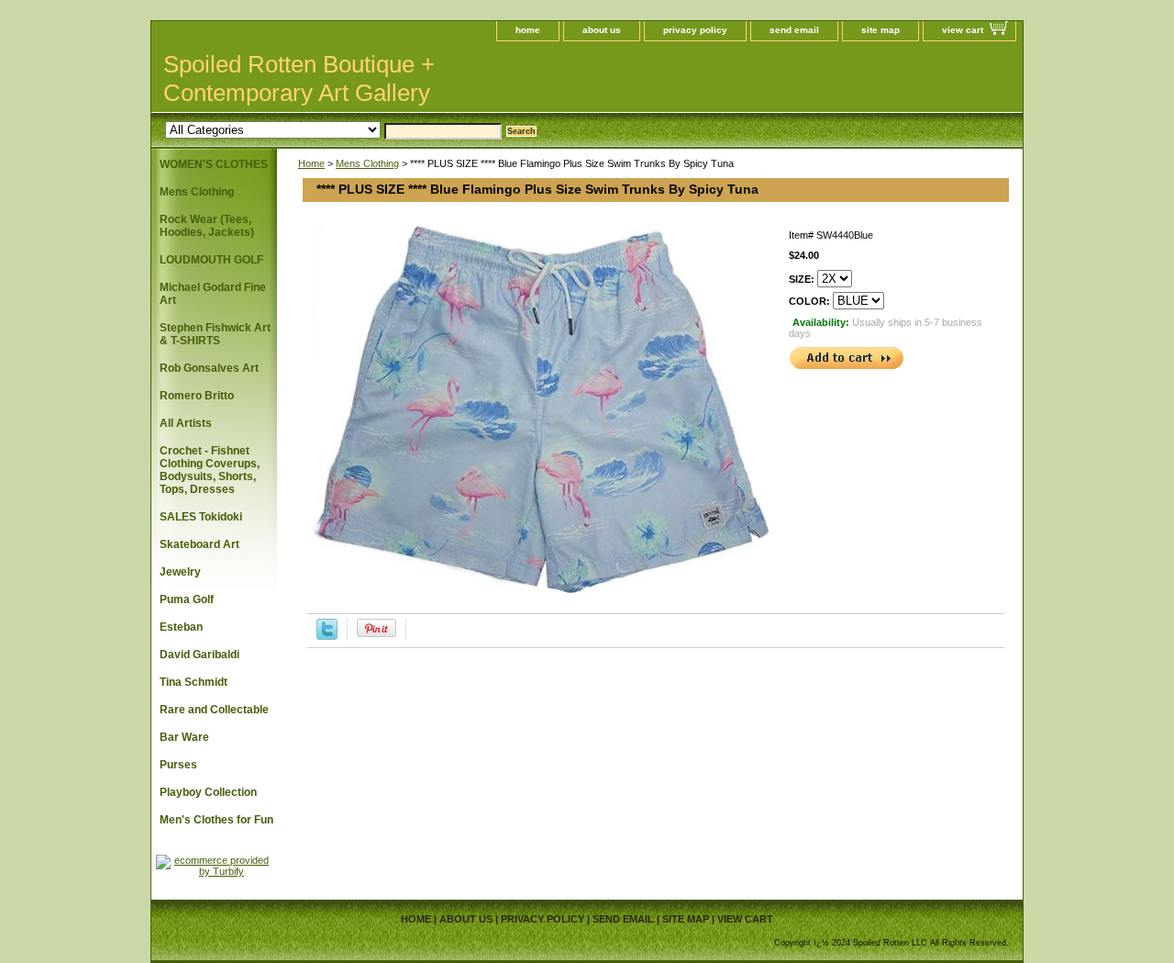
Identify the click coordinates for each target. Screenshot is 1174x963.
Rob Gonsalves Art (209, 368)
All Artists (186, 423)
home (527, 30)
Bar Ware (184, 737)
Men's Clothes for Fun (216, 819)
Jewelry (180, 571)
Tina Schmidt (193, 682)
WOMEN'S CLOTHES (214, 164)
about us (601, 30)
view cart (962, 30)
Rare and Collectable (214, 709)
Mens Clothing (367, 163)
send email (794, 30)
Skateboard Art (199, 544)
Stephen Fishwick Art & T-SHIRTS (215, 334)
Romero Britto (197, 395)
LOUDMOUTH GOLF (211, 259)
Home (311, 163)
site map (880, 30)
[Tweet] (327, 636)
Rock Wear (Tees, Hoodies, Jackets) (207, 226)
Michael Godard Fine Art (213, 294)
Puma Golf (187, 599)
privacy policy (695, 30)
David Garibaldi (199, 654)
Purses (178, 764)
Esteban (181, 627)
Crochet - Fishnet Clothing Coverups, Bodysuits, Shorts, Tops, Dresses (210, 470)
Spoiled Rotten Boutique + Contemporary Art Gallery (299, 78)
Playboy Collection (208, 792)
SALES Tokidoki (201, 516)
